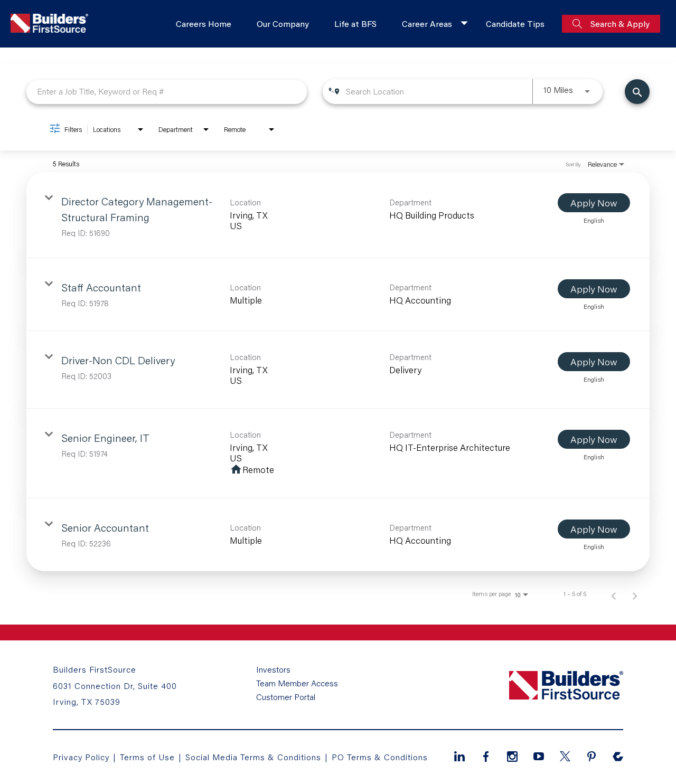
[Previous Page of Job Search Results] (613, 593)
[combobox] (166, 91)
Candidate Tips (515, 23)
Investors (273, 669)
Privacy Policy (81, 756)
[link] (338, 215)
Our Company (283, 23)
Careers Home (203, 23)
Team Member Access (297, 683)
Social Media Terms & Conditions (253, 756)
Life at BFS (355, 23)
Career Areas (427, 23)
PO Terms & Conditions (380, 756)
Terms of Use (148, 756)
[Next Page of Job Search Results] (634, 593)
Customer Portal (285, 697)
